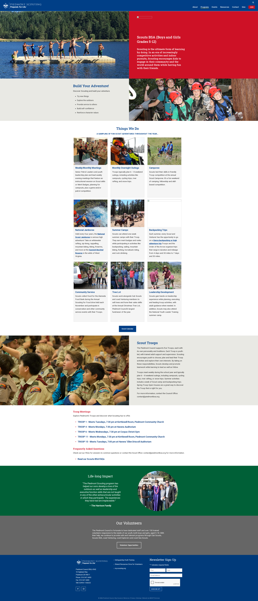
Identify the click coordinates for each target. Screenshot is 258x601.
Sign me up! (155, 589)
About (195, 7)
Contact (235, 7)
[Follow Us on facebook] (78, 589)
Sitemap (138, 598)
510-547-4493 (86, 577)
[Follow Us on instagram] (84, 589)
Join (251, 7)
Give (243, 7)
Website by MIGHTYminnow (151, 598)
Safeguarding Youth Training (124, 560)
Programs (205, 7)
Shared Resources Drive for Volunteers (129, 564)
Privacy (132, 598)
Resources (224, 7)
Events (214, 7)
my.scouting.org (120, 568)
